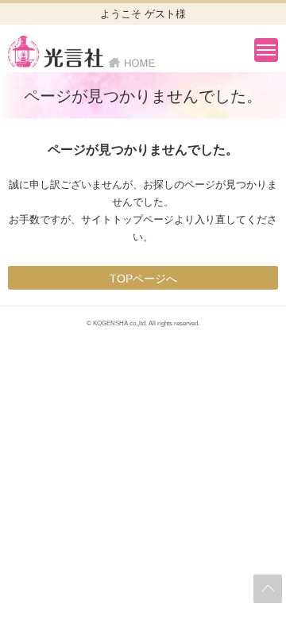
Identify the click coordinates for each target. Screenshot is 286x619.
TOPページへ (143, 278)
